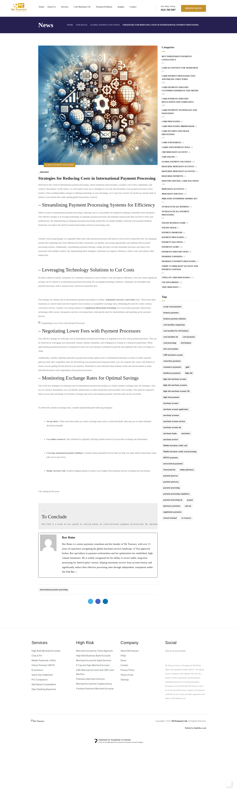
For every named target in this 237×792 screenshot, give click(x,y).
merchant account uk (172, 427)
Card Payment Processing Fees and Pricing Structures (178, 77)
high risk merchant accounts (178, 171)
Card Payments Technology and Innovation (179, 111)
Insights (121, 7)
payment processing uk (172, 500)
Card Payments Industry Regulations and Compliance (178, 100)
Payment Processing (173, 237)
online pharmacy (187, 470)
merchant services (170, 439)
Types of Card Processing (176, 278)
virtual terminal (170, 518)
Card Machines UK (82, 7)
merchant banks (170, 433)
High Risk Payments (172, 176)
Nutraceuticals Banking (175, 207)
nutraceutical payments (173, 464)
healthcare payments (171, 373)
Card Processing (171, 121)
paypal (190, 500)
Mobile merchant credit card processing (179, 452)
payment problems (172, 233)
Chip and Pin (168, 157)
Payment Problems (104, 7)
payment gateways (171, 482)
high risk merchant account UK (176, 391)
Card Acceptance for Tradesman (180, 68)
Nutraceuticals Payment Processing (175, 213)
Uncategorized (170, 282)
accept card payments (172, 307)
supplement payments (172, 512)
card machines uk (170, 337)
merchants (185, 433)
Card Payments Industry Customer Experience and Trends (180, 89)
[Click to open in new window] (90, 601)
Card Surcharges (171, 142)
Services (64, 7)
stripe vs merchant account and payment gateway (180, 267)
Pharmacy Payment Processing (179, 261)
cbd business (186, 343)
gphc (188, 367)
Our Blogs (81, 25)
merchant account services (174, 421)
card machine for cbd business (175, 331)
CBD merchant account (173, 355)
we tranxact (186, 518)
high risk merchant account (174, 379)
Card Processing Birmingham (178, 126)
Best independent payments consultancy (177, 58)
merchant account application (175, 409)
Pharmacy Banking (172, 257)
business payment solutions (174, 319)
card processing (169, 343)
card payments (189, 337)
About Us (51, 7)
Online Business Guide (174, 223)
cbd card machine (170, 349)
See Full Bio (68, 571)
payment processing (171, 488)
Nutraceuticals (169, 470)
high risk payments (171, 397)
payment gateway (170, 476)
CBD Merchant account (174, 152)
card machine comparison (174, 325)
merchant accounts (171, 415)
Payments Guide (170, 247)
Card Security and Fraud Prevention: (175, 132)
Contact (133, 7)
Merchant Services (172, 194)
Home (41, 7)
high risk (189, 373)
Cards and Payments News (176, 147)
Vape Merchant (170, 287)
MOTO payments (170, 458)
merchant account (170, 403)
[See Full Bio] (76, 572)
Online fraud (169, 228)
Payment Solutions (172, 242)
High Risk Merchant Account (178, 167)
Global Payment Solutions (105, 25)
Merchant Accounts (173, 189)
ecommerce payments (172, 367)
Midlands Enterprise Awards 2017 (179, 199)
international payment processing (54, 590)
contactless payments (172, 361)
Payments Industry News (175, 252)
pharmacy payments (171, 506)
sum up (188, 506)
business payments (171, 313)
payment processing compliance (176, 494)
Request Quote (193, 8)
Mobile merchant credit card (175, 446)
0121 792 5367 (168, 10)
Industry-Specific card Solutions (180, 181)
